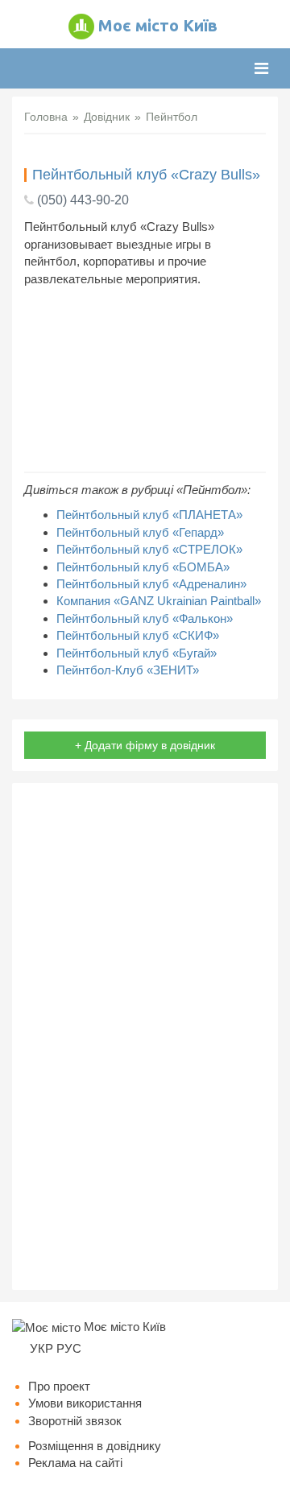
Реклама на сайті (75, 1462)
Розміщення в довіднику (94, 1446)
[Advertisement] (145, 379)
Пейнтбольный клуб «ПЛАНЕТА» (149, 514)
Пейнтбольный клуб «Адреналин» (151, 584)
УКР (41, 1348)
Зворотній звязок (75, 1421)
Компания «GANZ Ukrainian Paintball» (158, 601)
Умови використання (85, 1403)
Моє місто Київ (158, 25)
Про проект (59, 1386)
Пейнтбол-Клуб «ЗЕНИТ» (127, 670)
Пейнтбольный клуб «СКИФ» (137, 635)
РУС (68, 1348)
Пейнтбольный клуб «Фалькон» (144, 618)
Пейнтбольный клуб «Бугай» (136, 653)
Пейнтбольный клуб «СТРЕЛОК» (149, 549)
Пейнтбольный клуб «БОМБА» (143, 567)
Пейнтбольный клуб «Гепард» (140, 532)
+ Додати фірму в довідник (145, 745)
